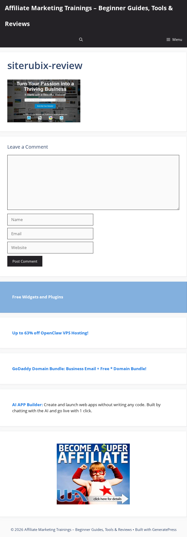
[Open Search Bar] (81, 39)
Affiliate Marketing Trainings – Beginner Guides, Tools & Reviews (89, 16)
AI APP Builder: (27, 404)
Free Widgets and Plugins (37, 297)
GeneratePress (164, 529)
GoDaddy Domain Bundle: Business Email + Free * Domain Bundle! (79, 368)
